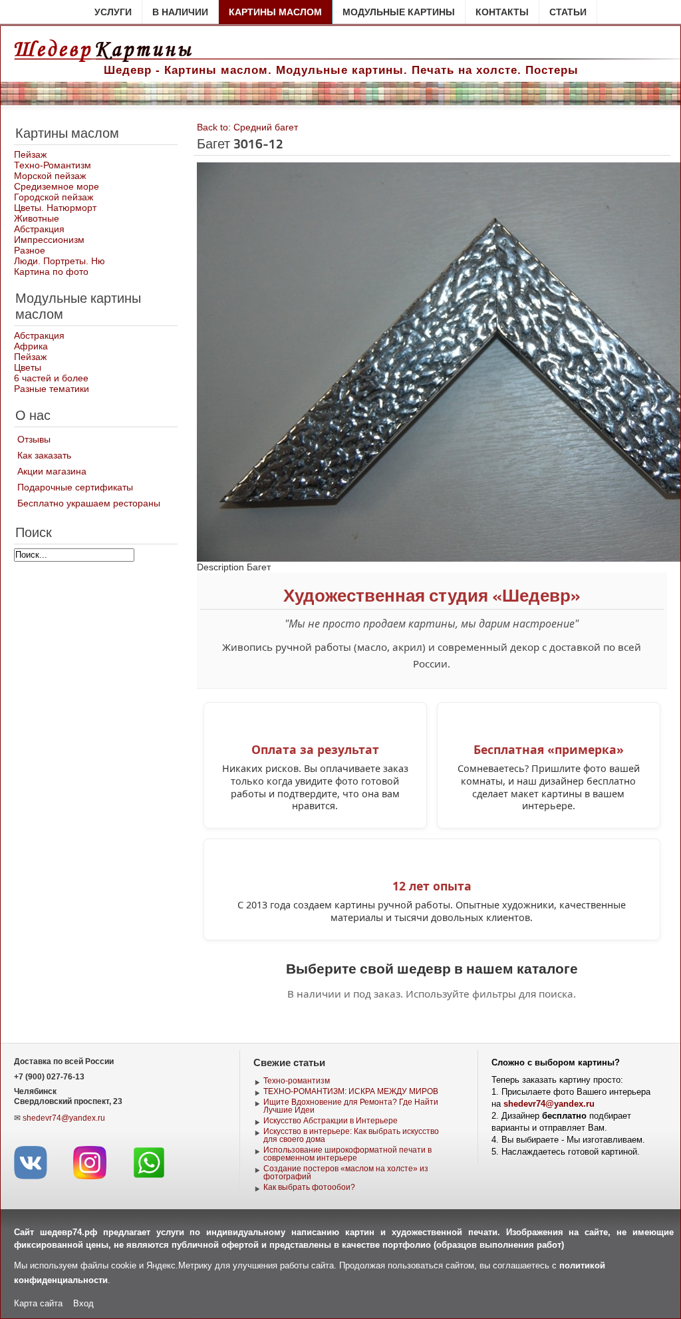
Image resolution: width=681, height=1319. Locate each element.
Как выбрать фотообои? (309, 1187)
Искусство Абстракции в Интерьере (330, 1121)
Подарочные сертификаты (75, 487)
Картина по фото (51, 271)
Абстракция (39, 229)
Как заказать (44, 455)
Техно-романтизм (296, 1081)
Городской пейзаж (53, 197)
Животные (36, 218)
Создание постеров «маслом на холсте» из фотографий (345, 1173)
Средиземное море (56, 186)
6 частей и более (51, 378)
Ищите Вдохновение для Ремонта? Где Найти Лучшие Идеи (350, 1106)
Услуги (113, 12)
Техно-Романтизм (52, 165)
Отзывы (34, 439)
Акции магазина (51, 471)
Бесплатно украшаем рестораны (88, 503)
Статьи (568, 12)
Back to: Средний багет (247, 127)
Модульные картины (398, 12)
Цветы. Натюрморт (55, 207)
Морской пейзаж (50, 175)
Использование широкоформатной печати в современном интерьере (347, 1154)
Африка (31, 346)
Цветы (27, 367)
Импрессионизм (49, 239)
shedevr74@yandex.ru (64, 1118)
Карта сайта (38, 1303)
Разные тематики (51, 388)
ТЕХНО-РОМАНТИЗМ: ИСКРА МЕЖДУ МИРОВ (350, 1091)
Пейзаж (30, 154)
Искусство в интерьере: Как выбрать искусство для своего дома (351, 1135)
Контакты (502, 12)
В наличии (180, 12)
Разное (29, 250)
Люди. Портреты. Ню (59, 261)
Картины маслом (275, 12)
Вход (83, 1303)
